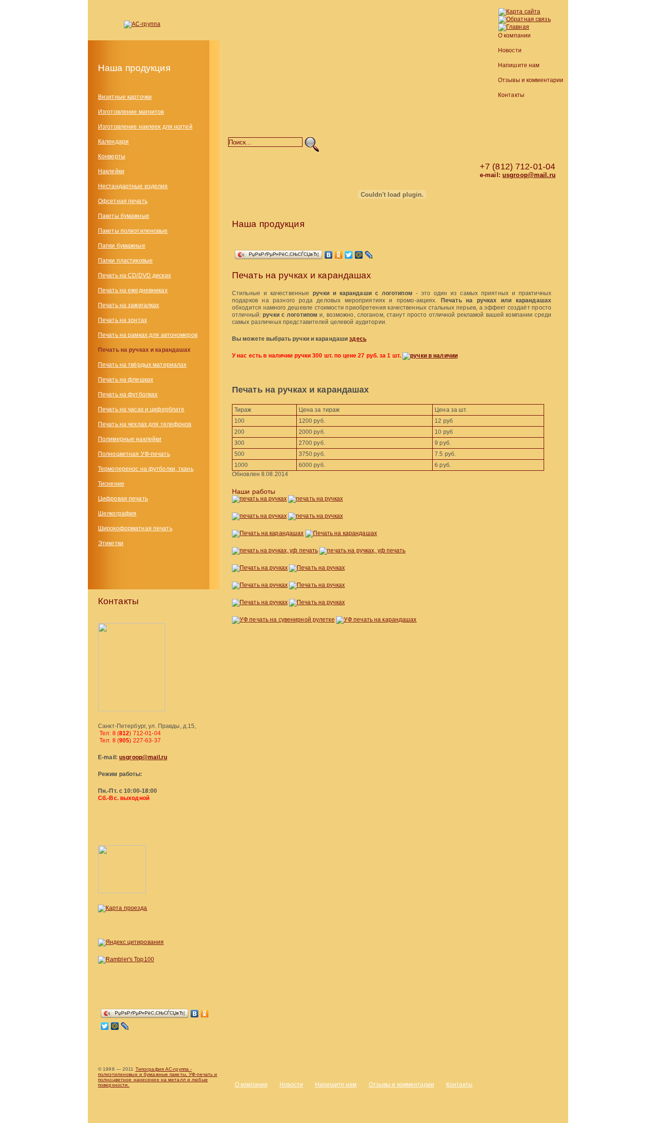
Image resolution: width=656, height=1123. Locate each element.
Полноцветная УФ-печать (134, 454)
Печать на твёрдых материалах (142, 364)
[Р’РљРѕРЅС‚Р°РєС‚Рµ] (195, 1013)
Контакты (511, 95)
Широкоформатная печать (135, 528)
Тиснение (111, 483)
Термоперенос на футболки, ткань (146, 469)
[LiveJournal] (125, 1026)
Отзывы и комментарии (530, 80)
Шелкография (117, 513)
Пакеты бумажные (123, 216)
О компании (514, 35)
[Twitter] (105, 1026)
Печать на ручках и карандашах (144, 349)
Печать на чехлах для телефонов (145, 424)
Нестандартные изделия (133, 186)
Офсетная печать (122, 201)
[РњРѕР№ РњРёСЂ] (115, 1026)
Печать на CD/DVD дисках (134, 275)
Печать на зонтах (122, 320)
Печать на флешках (125, 379)
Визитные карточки (125, 97)
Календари (113, 141)
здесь (357, 338)
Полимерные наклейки (129, 439)
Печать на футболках (128, 394)
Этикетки (110, 543)
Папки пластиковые (125, 260)
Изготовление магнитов (131, 111)
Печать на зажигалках (128, 305)
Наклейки (111, 171)
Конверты (111, 156)
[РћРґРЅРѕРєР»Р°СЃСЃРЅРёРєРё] (205, 1013)
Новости (510, 50)
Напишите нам (518, 65)
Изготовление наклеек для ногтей (145, 126)
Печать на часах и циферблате (141, 409)
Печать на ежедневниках (133, 290)
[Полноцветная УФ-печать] (405, 195)
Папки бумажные (122, 245)
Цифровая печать (123, 498)
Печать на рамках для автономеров (147, 335)
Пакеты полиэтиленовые (133, 230)
